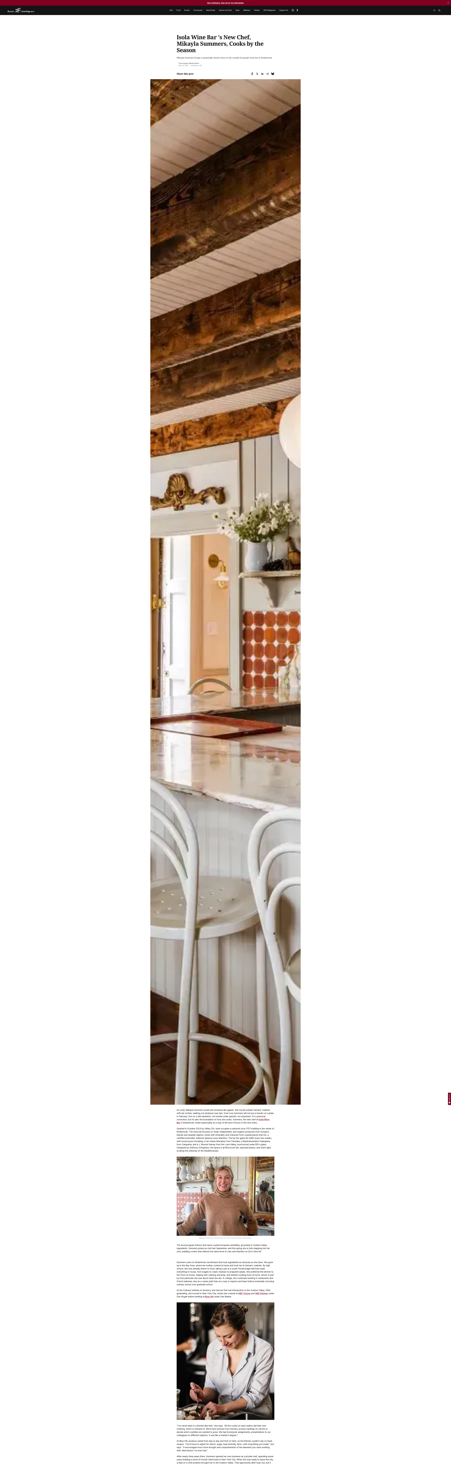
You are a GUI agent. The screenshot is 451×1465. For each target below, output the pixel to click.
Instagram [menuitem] (293, 10)
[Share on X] (257, 73)
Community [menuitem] (197, 10)
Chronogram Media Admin (189, 63)
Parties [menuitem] (257, 10)
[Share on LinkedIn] (262, 73)
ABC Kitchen (261, 1293)
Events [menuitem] (187, 10)
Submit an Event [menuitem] (225, 10)
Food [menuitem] (179, 10)
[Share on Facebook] (252, 73)
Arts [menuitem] (171, 10)
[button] (434, 10)
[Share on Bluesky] (272, 74)
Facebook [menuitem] (297, 10)
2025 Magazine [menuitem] (269, 10)
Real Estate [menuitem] (210, 10)
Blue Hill (209, 1296)
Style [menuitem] (237, 10)
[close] (448, 3)
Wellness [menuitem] (246, 10)
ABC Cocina (244, 1293)
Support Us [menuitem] (283, 10)
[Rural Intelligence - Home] (86, 10)
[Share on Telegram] (267, 73)
